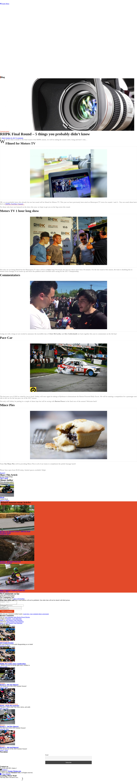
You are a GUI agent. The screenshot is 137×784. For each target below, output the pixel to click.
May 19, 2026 (4, 708)
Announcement (4, 131)
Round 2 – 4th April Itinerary (9, 747)
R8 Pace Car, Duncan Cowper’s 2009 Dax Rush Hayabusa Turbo (15, 532)
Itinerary (2, 725)
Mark (3, 138)
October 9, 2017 (5, 534)
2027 (1, 662)
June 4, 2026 (4, 687)
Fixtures (2, 683)
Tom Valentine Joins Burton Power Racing (17, 617)
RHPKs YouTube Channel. (14, 204)
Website (2, 609)
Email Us (4, 769)
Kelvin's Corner (4, 704)
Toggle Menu (5, 3)
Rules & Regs (14, 704)
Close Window (6, 774)
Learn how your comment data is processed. (36, 614)
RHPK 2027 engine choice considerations (13, 664)
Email (46, 755)
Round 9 (2, 473)
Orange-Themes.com (14, 771)
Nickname (3, 605)
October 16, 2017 (10, 138)
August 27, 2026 (5, 646)
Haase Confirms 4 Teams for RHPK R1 (12, 590)
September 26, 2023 (6, 563)
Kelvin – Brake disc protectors (9, 705)
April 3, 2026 (4, 750)
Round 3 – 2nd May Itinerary (9, 726)
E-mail (2, 607)
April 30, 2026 (4, 729)
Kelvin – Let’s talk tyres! (14, 618)
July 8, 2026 (3, 666)
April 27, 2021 (4, 592)
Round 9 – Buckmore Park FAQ (10, 561)
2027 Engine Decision (7, 643)
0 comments (19, 138)
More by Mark (4, 500)
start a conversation (18, 598)
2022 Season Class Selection (13, 620)
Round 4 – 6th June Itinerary (9, 684)
